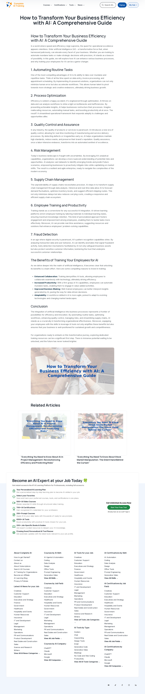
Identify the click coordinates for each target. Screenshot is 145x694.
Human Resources (21, 615)
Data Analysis (49, 563)
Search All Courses (22, 569)
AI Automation (110, 557)
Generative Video (51, 575)
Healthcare (18, 609)
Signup (122, 5)
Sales (16, 644)
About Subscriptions (22, 566)
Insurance (18, 618)
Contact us (18, 560)
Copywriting (79, 638)
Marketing (18, 629)
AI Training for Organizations (25, 572)
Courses (46, 5)
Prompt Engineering (52, 572)
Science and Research (23, 647)
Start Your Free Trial (119, 507)
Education (18, 597)
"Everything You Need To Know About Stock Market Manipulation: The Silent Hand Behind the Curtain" (100, 459)
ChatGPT (47, 648)
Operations (18, 632)
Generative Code (81, 647)
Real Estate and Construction (25, 641)
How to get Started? (22, 557)
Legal (16, 623)
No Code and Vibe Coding (84, 656)
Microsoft (48, 654)
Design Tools (79, 641)
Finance (17, 603)
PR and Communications (24, 635)
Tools (71, 5)
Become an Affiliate (22, 575)
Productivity (79, 659)
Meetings (77, 653)
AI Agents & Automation (53, 557)
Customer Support (21, 594)
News (80, 5)
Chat (76, 635)
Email (76, 644)
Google (47, 657)
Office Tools (49, 569)
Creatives (17, 591)
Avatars (77, 632)
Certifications (59, 5)
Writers (17, 650)
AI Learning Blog (20, 578)
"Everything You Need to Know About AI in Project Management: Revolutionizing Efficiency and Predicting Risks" (42, 459)
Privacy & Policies (21, 581)
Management (19, 626)
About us (17, 563)
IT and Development (22, 620)
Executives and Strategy (23, 600)
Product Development (23, 638)
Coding (47, 560)
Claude (47, 651)
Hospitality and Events (23, 612)
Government (19, 606)
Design (46, 566)
